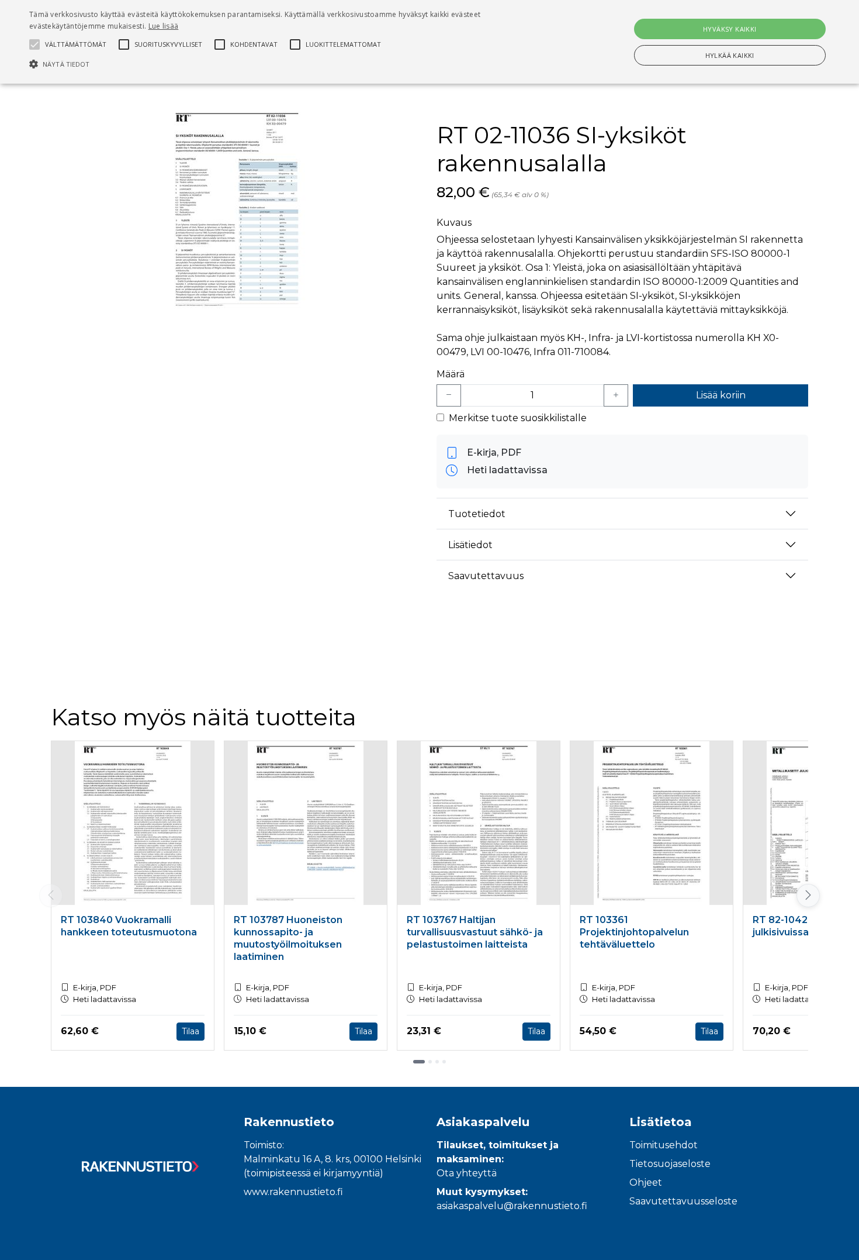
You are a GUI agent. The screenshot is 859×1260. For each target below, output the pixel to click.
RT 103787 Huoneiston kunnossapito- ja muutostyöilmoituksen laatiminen (288, 938)
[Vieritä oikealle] (810, 895)
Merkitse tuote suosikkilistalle (518, 418)
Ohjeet (645, 1182)
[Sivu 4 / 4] (444, 1061)
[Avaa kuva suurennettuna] (236, 209)
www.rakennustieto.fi (293, 1191)
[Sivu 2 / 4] (430, 1061)
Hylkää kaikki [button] (729, 55)
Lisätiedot (470, 544)
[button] (289, 64)
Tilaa (190, 1031)
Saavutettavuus (486, 575)
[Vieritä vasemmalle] (51, 895)
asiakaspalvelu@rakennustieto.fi (512, 1205)
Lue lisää (163, 26)
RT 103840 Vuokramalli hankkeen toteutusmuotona (129, 926)
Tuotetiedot (476, 513)
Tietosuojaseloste (670, 1163)
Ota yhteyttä (467, 1173)
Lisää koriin (721, 395)
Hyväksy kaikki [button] (730, 29)
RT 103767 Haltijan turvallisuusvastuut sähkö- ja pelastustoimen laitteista (475, 932)
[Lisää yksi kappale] (616, 395)
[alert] (429, 42)
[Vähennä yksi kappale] (449, 395)
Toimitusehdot (663, 1145)
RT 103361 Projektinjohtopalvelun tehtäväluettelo (634, 932)
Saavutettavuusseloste (683, 1201)
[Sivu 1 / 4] (419, 1061)
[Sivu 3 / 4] (437, 1061)
